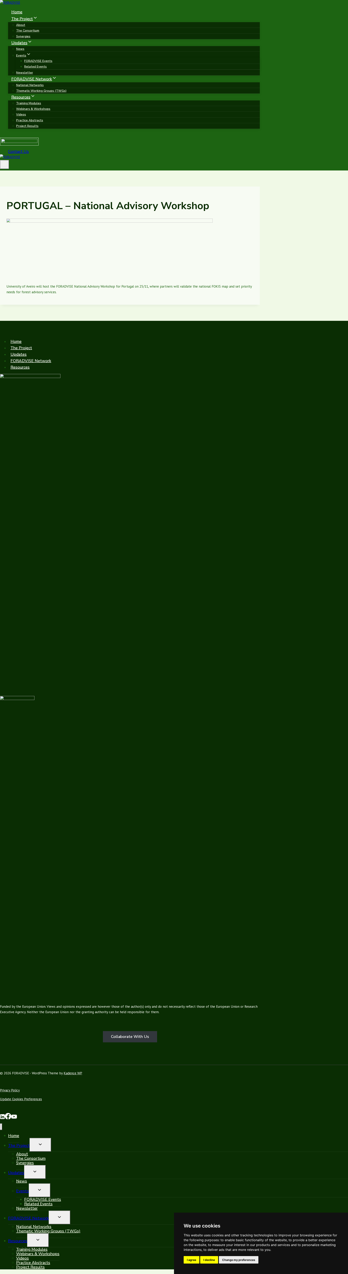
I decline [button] (209, 1260)
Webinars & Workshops (33, 109)
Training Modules (28, 103)
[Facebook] (8, 1118)
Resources (20, 367)
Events (22, 1191)
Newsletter (24, 73)
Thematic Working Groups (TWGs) (41, 91)
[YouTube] (14, 1118)
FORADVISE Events (38, 61)
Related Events (35, 67)
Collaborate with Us (130, 1036)
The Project (21, 348)
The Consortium (27, 31)
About (20, 25)
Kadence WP (73, 1073)
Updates (18, 354)
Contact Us (18, 151)
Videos (21, 115)
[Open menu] (4, 164)
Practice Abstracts (29, 120)
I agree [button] (191, 1260)
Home (16, 12)
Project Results (27, 126)
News (20, 49)
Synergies (23, 36)
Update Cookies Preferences (21, 1099)
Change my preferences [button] (238, 1260)
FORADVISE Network (30, 360)
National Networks (30, 85)
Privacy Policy (10, 1090)
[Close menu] (1, 1126)
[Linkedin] (2, 1118)
